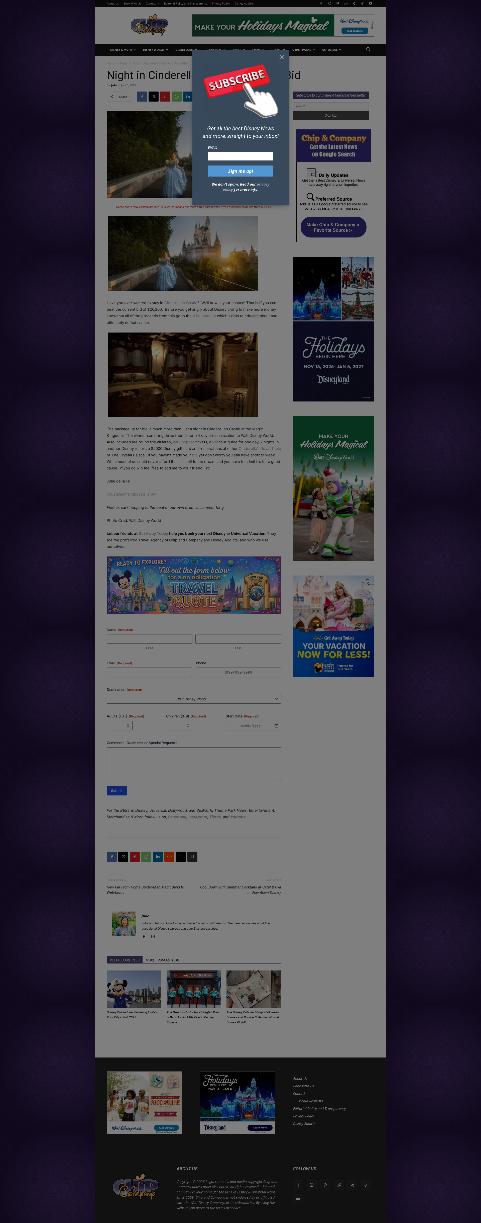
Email (212, 147)
